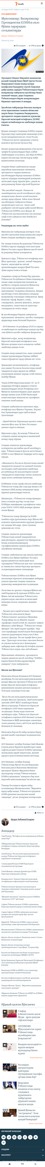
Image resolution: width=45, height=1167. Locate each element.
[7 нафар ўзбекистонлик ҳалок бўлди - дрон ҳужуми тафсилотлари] (10, 1014)
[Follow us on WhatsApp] (25, 1137)
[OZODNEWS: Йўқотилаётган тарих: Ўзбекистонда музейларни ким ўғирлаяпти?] (10, 1029)
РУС (22, 1164)
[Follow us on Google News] (35, 1137)
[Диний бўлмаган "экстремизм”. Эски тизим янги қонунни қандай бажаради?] (10, 1113)
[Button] (20, 45)
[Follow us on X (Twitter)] (30, 1137)
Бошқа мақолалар (35, 1123)
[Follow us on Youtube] (3, 1137)
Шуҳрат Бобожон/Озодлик (12, 36)
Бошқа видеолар (36, 1058)
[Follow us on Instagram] (19, 1137)
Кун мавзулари (8, 14)
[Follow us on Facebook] (14, 1137)
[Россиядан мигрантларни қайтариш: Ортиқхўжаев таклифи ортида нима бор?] (10, 1067)
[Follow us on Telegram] (9, 1137)
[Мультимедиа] (9, 1164)
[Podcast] (3, 1143)
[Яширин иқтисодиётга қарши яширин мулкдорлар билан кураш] (10, 1047)
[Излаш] (35, 1164)
